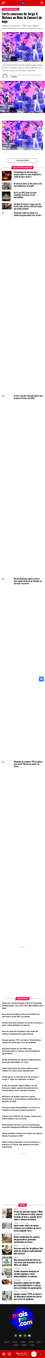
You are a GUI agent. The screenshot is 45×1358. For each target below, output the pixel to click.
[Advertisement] (22, 970)
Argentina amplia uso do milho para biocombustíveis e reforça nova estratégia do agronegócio (21, 1051)
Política (31, 1342)
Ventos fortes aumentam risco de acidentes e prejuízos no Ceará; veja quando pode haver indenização (21, 1144)
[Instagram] (9, 1354)
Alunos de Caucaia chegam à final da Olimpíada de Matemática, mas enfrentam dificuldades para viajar (22, 1005)
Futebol (23, 1342)
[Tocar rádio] (34, 1354)
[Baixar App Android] (40, 1354)
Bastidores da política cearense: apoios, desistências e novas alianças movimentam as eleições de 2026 (21, 1099)
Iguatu (39, 1342)
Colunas (15, 1345)
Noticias (7, 1342)
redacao (14, 77)
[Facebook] (4, 1354)
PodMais (24, 1345)
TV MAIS (32, 1345)
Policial (15, 1342)
